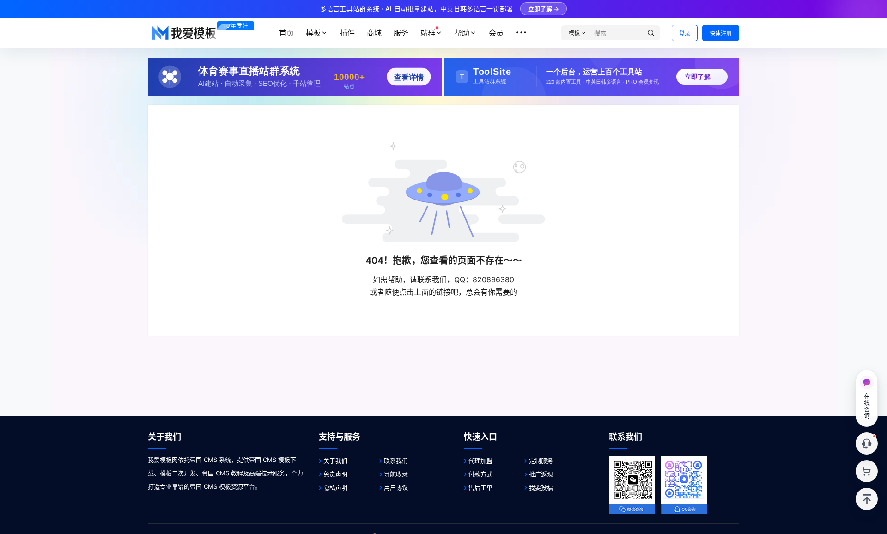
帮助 (462, 32)
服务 (401, 32)
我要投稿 (541, 487)
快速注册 (721, 33)
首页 (286, 32)
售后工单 (480, 487)
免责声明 (335, 474)
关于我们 (335, 460)
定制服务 (541, 460)
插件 (347, 32)
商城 (374, 32)
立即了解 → (543, 8)
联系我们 (396, 460)
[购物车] (867, 471)
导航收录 (396, 474)
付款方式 (480, 474)
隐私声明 (335, 487)
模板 (313, 32)
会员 (496, 32)
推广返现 (541, 474)
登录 (684, 33)
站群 (427, 32)
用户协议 (396, 487)
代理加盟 (480, 460)
